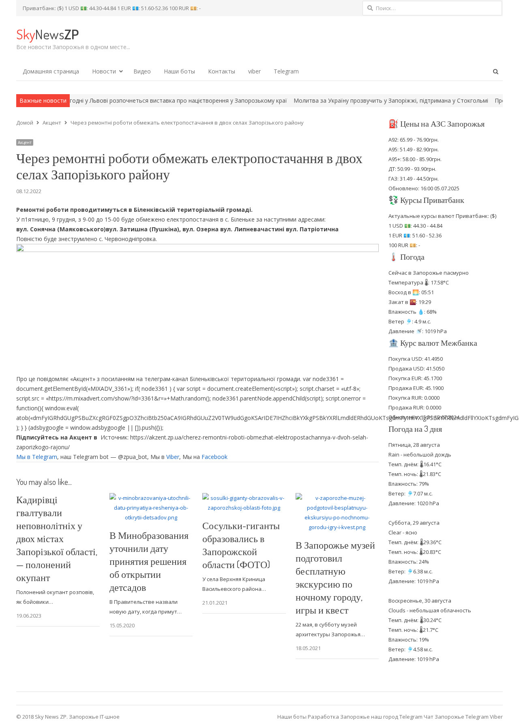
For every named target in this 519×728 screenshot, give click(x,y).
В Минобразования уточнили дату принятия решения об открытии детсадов (149, 561)
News (47, 34)
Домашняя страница (51, 71)
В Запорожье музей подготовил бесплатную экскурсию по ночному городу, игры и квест (335, 577)
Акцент (25, 142)
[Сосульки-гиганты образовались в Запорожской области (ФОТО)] (244, 498)
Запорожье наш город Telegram (381, 716)
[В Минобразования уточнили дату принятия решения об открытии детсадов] (151, 498)
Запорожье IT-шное (94, 716)
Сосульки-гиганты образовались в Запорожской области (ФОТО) (241, 545)
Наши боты (179, 71)
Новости (104, 71)
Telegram (286, 71)
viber (254, 71)
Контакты (221, 71)
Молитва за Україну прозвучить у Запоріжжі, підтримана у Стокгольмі (367, 100)
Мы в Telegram (36, 457)
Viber (172, 457)
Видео (142, 71)
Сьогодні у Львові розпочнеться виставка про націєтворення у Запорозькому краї (150, 100)
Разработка (324, 716)
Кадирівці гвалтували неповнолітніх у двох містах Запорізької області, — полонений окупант (56, 538)
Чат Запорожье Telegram (456, 716)
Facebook (214, 457)
